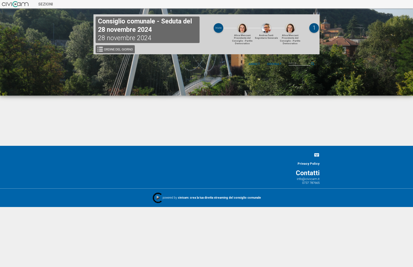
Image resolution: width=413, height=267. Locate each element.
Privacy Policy (309, 163)
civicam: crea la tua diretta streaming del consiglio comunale (219, 197)
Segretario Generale (266, 36)
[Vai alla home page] (15, 4)
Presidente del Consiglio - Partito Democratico (242, 39)
